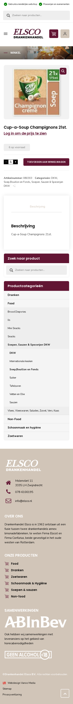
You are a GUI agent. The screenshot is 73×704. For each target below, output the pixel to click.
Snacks (11, 336)
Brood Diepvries (17, 312)
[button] (63, 71)
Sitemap (7, 689)
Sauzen (13, 402)
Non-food (18, 596)
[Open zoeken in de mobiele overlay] (36, 15)
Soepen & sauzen (24, 590)
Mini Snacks (14, 328)
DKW (54, 178)
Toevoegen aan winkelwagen (46, 161)
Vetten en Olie (17, 394)
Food (11, 303)
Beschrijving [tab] (37, 206)
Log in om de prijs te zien (25, 133)
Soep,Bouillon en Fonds (17, 182)
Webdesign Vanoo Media (21, 683)
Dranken (13, 295)
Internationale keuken (21, 361)
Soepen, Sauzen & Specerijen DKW (29, 344)
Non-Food (14, 419)
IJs (9, 320)
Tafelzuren (15, 386)
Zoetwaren (15, 436)
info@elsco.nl (23, 501)
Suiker (13, 377)
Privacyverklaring (12, 694)
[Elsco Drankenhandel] (36, 34)
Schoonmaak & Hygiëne (29, 583)
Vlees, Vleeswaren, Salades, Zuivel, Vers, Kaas (33, 410)
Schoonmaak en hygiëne (24, 427)
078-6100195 (24, 492)
